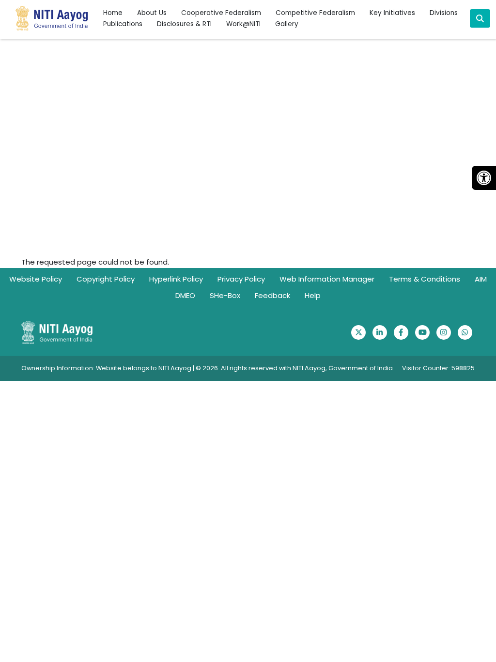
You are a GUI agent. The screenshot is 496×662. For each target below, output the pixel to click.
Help (313, 295)
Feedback (272, 295)
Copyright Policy (106, 279)
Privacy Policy (241, 279)
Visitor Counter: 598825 (438, 368)
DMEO (185, 295)
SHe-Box (225, 295)
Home (113, 12)
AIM (481, 279)
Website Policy (35, 279)
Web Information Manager (326, 279)
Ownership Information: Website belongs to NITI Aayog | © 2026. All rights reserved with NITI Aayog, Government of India (207, 368)
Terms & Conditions (424, 279)
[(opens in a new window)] (358, 332)
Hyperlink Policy (176, 279)
